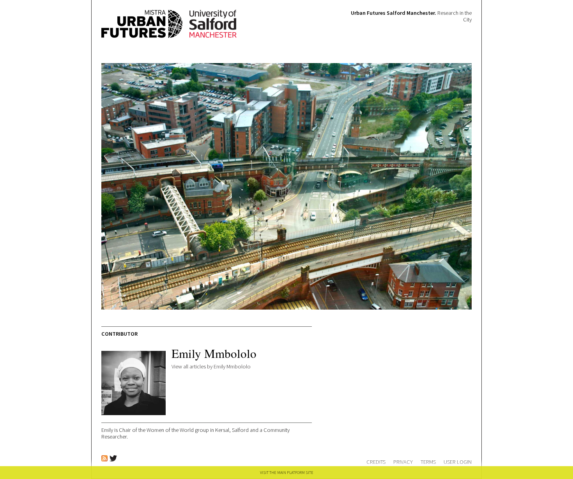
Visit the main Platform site (286, 472)
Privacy (403, 461)
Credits (376, 461)
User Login (458, 461)
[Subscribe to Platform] (104, 459)
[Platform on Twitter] (113, 459)
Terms (428, 461)
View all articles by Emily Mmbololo (211, 366)
